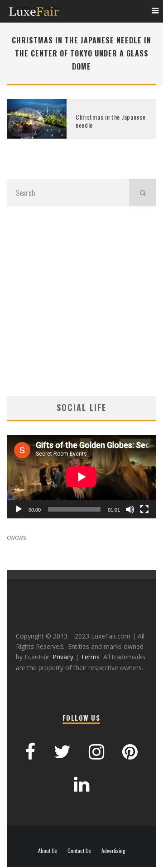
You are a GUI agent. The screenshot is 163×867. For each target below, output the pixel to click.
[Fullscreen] (144, 509)
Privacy (63, 657)
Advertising (113, 850)
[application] (81, 477)
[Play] (18, 509)
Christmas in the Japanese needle (111, 121)
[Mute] (129, 509)
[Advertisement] (81, 301)
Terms (90, 657)
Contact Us (79, 850)
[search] (142, 192)
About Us (47, 850)
